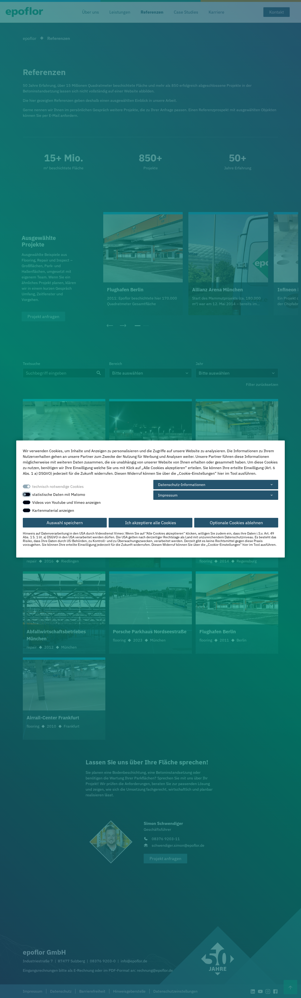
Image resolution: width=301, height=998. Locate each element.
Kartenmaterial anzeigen (53, 510)
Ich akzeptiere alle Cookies (150, 522)
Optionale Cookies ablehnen (236, 522)
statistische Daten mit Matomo (58, 494)
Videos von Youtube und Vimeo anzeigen (66, 502)
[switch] (26, 494)
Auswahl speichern (65, 522)
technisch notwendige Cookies (58, 486)
